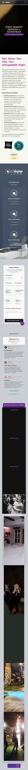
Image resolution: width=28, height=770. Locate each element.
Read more (13, 357)
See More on (11, 766)
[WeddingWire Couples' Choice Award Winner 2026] (14, 155)
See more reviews (14, 390)
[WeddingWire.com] (14, 394)
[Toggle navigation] (25, 2)
